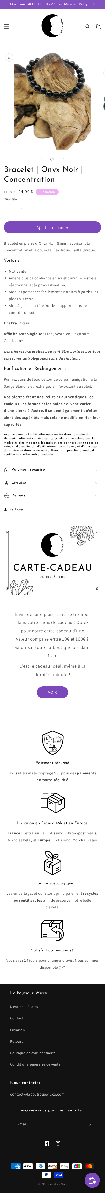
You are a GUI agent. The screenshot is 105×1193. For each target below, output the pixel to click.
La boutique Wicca (57, 1184)
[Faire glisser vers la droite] (63, 159)
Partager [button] (17, 509)
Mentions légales (24, 1006)
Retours (16, 1041)
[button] (6, 26)
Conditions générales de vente (35, 1064)
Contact (16, 1018)
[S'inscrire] (89, 1124)
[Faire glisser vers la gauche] (41, 159)
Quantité (10, 199)
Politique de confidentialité (33, 1052)
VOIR (52, 692)
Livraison (17, 1030)
